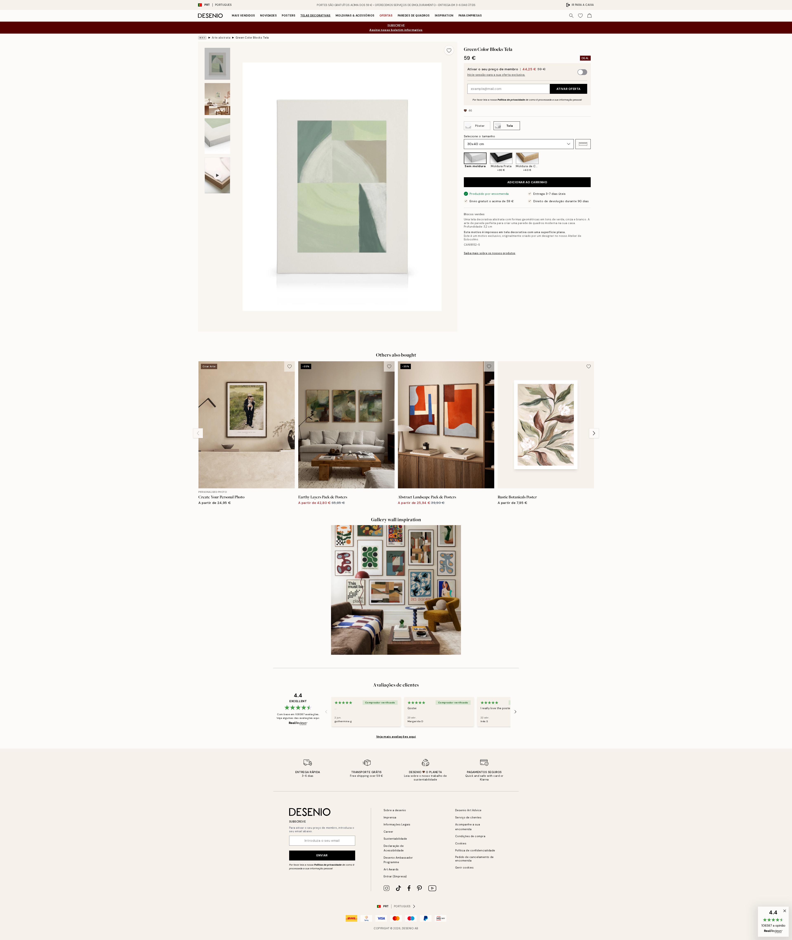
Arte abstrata (221, 37)
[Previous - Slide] (460, 162)
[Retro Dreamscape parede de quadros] (396, 590)
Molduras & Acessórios (355, 15)
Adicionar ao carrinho (527, 182)
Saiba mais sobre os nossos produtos (489, 253)
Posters (288, 15)
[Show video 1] (217, 175)
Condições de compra (470, 836)
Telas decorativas (315, 15)
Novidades (268, 15)
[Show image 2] (217, 99)
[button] (583, 144)
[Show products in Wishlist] (580, 16)
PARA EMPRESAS (470, 15)
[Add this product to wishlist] (449, 50)
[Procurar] (571, 15)
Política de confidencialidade (475, 850)
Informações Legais (397, 824)
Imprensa (390, 817)
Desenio (408, 928)
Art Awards (391, 869)
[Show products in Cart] (589, 16)
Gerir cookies (464, 867)
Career (388, 831)
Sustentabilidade (395, 838)
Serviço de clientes (468, 817)
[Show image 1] (217, 64)
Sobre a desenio (395, 810)
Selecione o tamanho (479, 136)
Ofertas (386, 15)
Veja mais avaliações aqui (396, 736)
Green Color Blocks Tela (252, 37)
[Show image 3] (217, 136)
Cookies (461, 843)
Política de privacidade (511, 99)
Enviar (322, 855)
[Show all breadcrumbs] (202, 38)
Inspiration (444, 15)
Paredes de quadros (414, 15)
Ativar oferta (568, 88)
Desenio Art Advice (468, 810)
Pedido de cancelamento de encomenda (474, 858)
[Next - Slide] (594, 162)
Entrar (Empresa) (395, 876)
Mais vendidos (243, 15)
